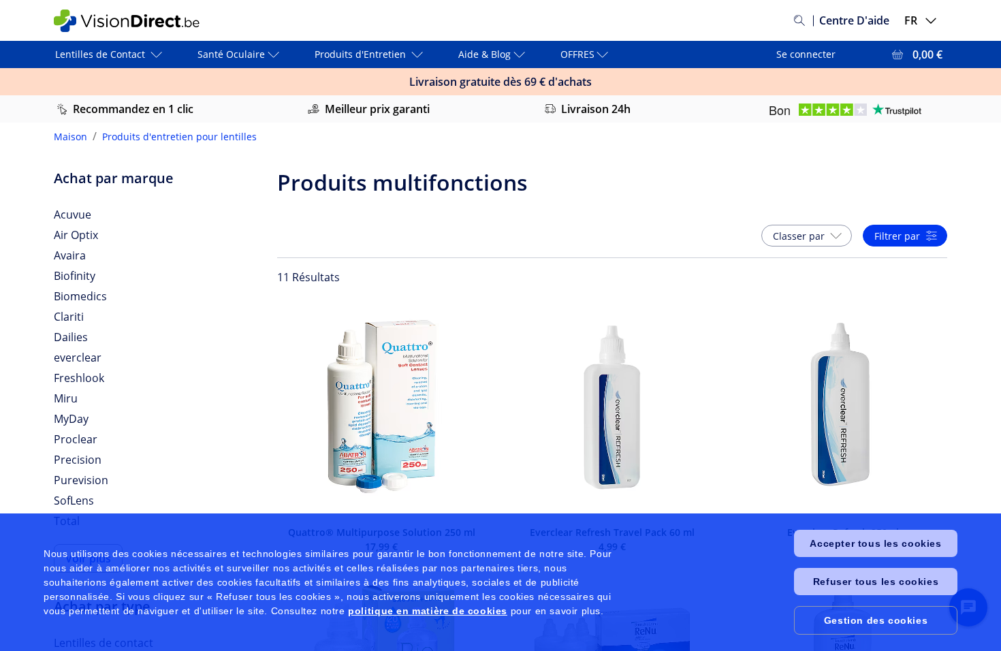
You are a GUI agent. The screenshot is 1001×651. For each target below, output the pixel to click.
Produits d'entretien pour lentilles (179, 136)
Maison (70, 136)
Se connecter (806, 54)
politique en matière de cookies (427, 610)
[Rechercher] (799, 20)
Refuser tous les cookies (875, 581)
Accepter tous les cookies (875, 543)
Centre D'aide (854, 20)
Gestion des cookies (875, 620)
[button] (806, 236)
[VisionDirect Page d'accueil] (135, 21)
